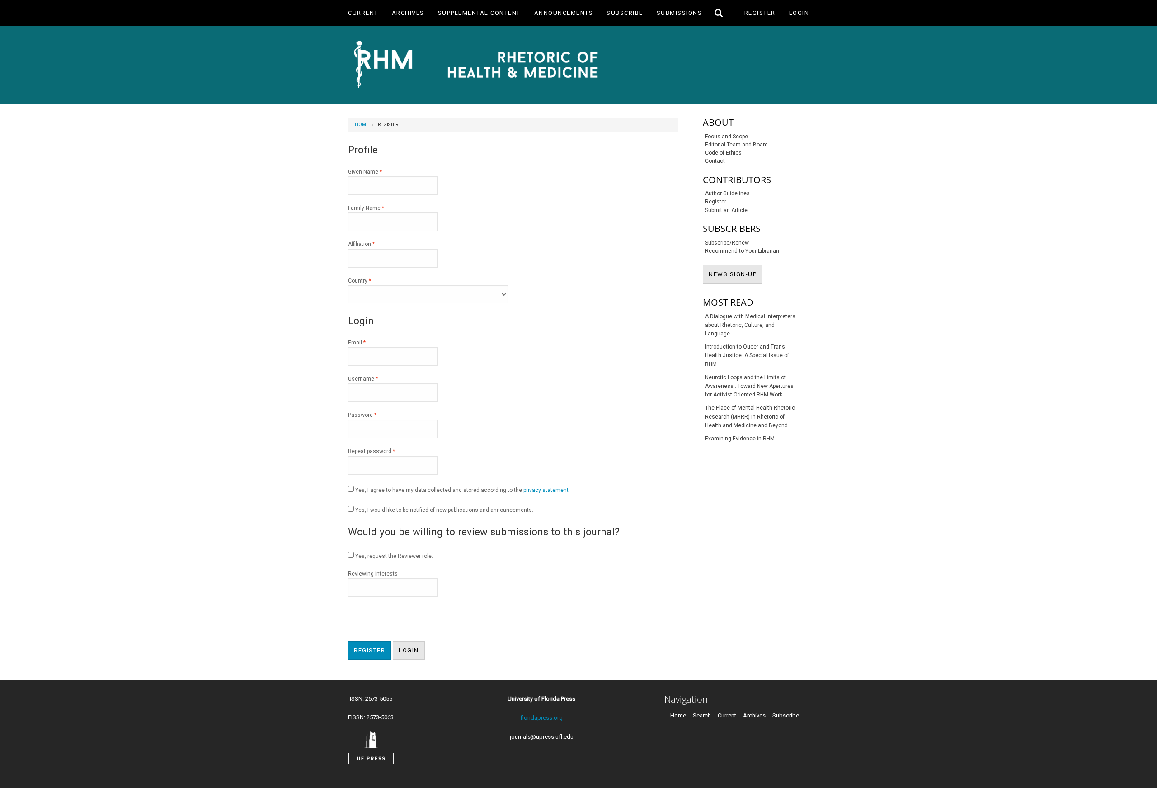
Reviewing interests (373, 574)
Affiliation (372, 244)
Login (799, 12)
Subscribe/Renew (727, 243)
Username (374, 378)
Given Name (376, 171)
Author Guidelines (727, 193)
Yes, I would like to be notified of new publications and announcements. (443, 510)
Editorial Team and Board (736, 145)
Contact (715, 161)
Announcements (563, 12)
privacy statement (546, 490)
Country (370, 280)
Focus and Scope (726, 136)
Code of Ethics (723, 153)
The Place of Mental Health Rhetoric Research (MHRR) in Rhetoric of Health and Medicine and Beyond (750, 416)
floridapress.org (541, 717)
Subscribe (625, 12)
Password (373, 414)
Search (702, 715)
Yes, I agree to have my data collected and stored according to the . (462, 490)
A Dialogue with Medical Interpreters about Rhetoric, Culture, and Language (750, 325)
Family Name (377, 207)
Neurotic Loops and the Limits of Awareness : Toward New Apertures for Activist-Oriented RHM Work (749, 386)
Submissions (679, 12)
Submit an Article (726, 210)
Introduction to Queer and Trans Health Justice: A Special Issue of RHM (747, 355)
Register (760, 12)
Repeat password (382, 451)
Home (362, 124)
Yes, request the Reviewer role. (393, 556)
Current (363, 12)
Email (368, 342)
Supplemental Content (479, 12)
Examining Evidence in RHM (740, 438)
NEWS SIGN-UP (735, 274)
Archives (408, 12)
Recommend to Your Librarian (742, 251)
